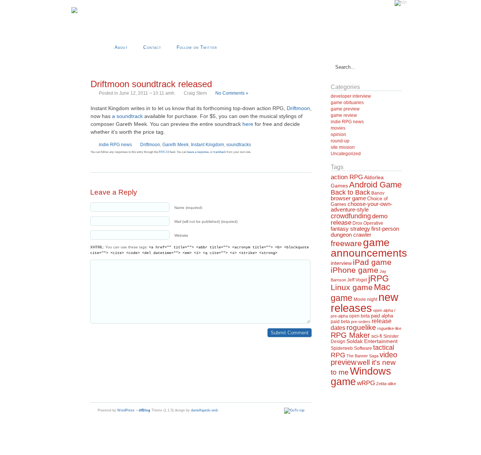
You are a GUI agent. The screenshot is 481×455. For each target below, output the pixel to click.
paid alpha (382, 316)
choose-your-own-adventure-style (361, 207)
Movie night (365, 299)
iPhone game (354, 270)
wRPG (366, 383)
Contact (152, 47)
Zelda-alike (386, 383)
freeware (346, 243)
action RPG (347, 177)
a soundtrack (127, 116)
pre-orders (361, 321)
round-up (340, 141)
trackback (219, 152)
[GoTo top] (294, 410)
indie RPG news (115, 144)
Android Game (375, 184)
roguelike (361, 327)
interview (341, 263)
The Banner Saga (362, 356)
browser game (348, 198)
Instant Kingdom (207, 144)
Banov (377, 193)
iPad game (372, 262)
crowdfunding (351, 216)
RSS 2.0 (164, 152)
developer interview (351, 96)
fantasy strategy (350, 228)
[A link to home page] (74, 12)
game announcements (369, 248)
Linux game (352, 287)
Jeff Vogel (357, 280)
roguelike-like (389, 328)
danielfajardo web (204, 410)
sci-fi (376, 336)
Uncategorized (346, 153)
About (121, 47)
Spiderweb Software (351, 348)
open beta (359, 316)
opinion (338, 134)
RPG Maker (350, 335)
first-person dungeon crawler (365, 231)
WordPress (126, 410)
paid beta (340, 321)
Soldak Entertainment (372, 341)
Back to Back (350, 192)
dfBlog (144, 410)
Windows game (361, 376)
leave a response (198, 152)
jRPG (378, 278)
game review (344, 115)
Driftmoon (298, 108)
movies (338, 128)
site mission (343, 147)
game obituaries (347, 102)
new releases (364, 302)
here (247, 124)
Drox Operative (367, 223)
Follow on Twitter (197, 47)
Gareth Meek (175, 144)
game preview (345, 109)
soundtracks (238, 144)
